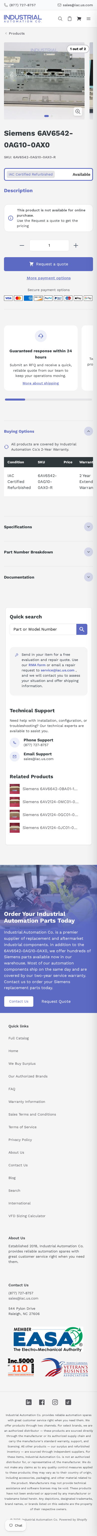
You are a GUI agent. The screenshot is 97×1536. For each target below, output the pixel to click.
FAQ (11, 1089)
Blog (11, 1178)
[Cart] (79, 18)
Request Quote (56, 1001)
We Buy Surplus (22, 1063)
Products (17, 33)
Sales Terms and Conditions (32, 1114)
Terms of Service (22, 1127)
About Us (16, 1152)
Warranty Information (26, 1102)
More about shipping (41, 383)
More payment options (49, 278)
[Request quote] (69, 18)
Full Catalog (18, 1038)
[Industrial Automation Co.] (23, 18)
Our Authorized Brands (28, 1076)
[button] (46, 116)
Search (14, 1190)
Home (13, 1051)
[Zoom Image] (78, 111)
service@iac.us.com (57, 670)
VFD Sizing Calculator (27, 1216)
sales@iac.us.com (23, 1298)
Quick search (26, 617)
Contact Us (18, 1001)
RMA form (37, 665)
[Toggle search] (60, 18)
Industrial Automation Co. (40, 1519)
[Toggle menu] (88, 18)
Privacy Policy (20, 1140)
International (19, 1203)
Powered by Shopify (73, 1519)
